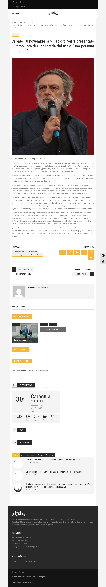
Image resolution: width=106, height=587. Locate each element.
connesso (24, 370)
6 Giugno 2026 (32, 475)
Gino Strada (33, 251)
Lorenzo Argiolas (20, 255)
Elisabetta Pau (19, 251)
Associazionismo (27, 455)
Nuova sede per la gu (22, 340)
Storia (15, 455)
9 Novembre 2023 (20, 158)
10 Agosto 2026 (33, 462)
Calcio (40, 455)
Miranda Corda (35, 255)
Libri (29, 22)
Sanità (16, 325)
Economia (49, 455)
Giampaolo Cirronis (37, 158)
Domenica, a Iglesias (50, 329)
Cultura (22, 22)
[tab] (16, 455)
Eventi (53, 325)
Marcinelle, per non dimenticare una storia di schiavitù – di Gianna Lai (53, 459)
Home (14, 22)
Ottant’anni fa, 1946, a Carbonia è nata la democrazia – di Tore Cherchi (54, 472)
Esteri (44, 325)
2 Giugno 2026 (32, 490)
